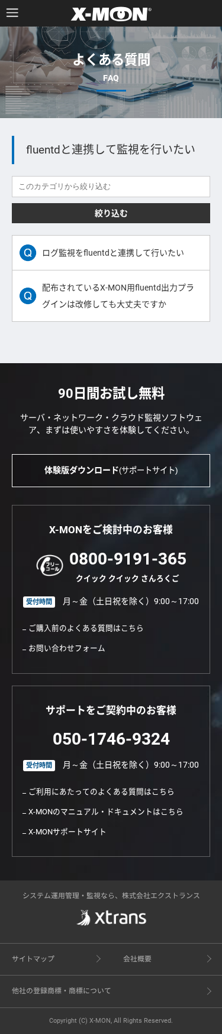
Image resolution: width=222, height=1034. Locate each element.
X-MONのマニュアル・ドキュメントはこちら (106, 811)
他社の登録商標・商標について (61, 991)
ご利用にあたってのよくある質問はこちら (101, 791)
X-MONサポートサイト (67, 831)
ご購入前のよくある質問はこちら (86, 628)
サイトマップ (33, 959)
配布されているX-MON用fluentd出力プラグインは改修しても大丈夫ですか (118, 296)
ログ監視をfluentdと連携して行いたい (113, 252)
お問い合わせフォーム (66, 648)
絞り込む (111, 213)
